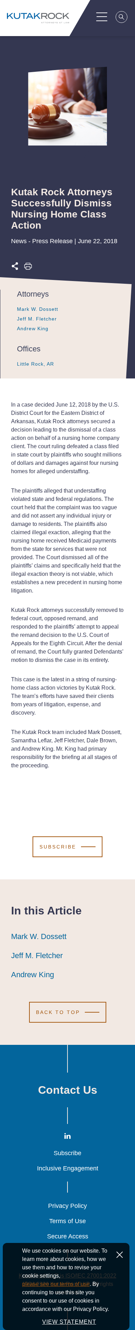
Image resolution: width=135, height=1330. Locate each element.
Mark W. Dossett (37, 309)
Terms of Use (67, 1221)
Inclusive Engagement (67, 1168)
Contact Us (67, 1090)
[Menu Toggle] (101, 16)
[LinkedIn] (67, 1137)
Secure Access (67, 1236)
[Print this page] (28, 268)
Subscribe (67, 1153)
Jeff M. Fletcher (37, 319)
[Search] (122, 18)
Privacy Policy (67, 1205)
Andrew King (32, 328)
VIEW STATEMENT (69, 1322)
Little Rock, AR (35, 364)
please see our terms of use (56, 1284)
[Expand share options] (15, 268)
